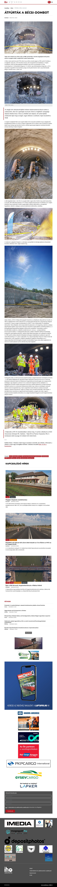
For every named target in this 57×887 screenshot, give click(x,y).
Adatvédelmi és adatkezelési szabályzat (40, 871)
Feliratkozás (10, 811)
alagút (18, 458)
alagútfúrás (31, 458)
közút (10, 456)
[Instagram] (51, 885)
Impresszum (33, 873)
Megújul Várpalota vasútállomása (16, 500)
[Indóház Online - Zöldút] (16, 2)
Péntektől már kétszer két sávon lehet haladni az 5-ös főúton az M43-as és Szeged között (28, 543)
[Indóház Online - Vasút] (9, 2)
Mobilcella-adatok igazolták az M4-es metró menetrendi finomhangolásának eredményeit (25, 621)
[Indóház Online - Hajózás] (19, 2)
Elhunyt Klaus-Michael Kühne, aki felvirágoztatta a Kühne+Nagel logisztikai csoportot (27, 616)
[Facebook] (50, 885)
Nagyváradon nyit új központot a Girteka (15, 610)
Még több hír (28, 632)
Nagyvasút (13, 497)
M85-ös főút (8, 458)
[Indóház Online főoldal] (21, 2)
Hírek (11, 8)
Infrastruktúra (13, 539)
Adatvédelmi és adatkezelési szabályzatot (18, 807)
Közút (7, 539)
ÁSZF (31, 868)
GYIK (31, 875)
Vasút (7, 497)
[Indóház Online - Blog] (14, 2)
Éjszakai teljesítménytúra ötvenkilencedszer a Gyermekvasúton (21, 628)
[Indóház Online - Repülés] (12, 2)
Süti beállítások (45, 885)
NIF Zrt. (20, 456)
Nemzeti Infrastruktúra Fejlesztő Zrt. (32, 456)
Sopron (14, 458)
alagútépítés (24, 458)
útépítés (15, 456)
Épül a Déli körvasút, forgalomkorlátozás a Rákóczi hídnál (24, 585)
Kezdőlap (7, 8)
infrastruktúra (45, 456)
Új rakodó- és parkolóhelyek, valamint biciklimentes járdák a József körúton (25, 605)
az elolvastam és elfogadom (24, 807)
